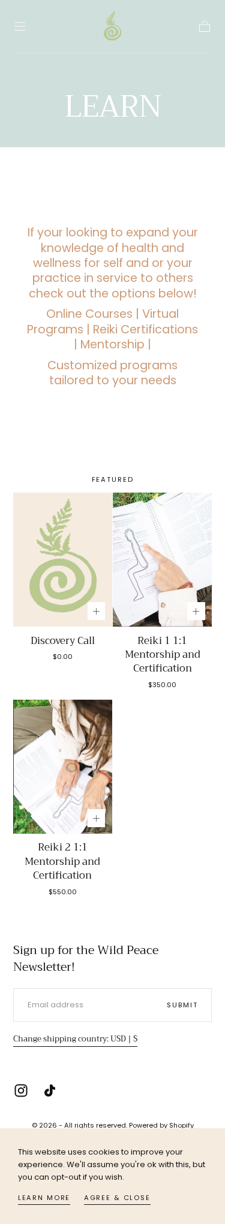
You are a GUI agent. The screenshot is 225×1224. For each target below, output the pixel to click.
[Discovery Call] (62, 560)
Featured (113, 479)
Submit (182, 1005)
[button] (19, 26)
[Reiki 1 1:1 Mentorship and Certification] (162, 560)
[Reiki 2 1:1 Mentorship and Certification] (62, 767)
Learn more (44, 1197)
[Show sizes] (97, 611)
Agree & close (117, 1197)
